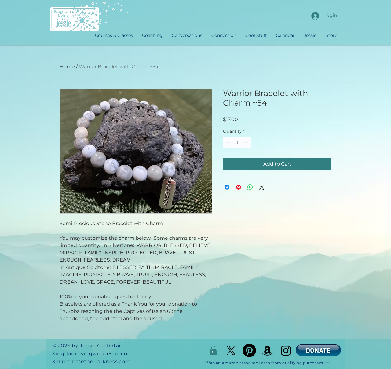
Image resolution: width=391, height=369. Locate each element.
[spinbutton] (237, 142)
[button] (213, 350)
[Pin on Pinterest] (238, 187)
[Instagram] (286, 350)
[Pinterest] (249, 350)
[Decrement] (228, 142)
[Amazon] (267, 350)
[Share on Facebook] (227, 187)
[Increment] (246, 142)
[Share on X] (261, 187)
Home (67, 67)
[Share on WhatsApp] (250, 187)
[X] (231, 350)
